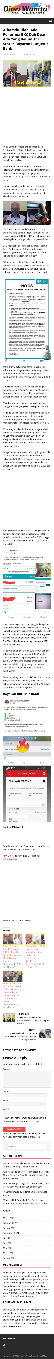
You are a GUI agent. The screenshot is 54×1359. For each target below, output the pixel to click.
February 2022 (10, 1223)
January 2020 (9, 1258)
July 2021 (7, 1237)
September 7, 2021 (13, 54)
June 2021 (8, 1243)
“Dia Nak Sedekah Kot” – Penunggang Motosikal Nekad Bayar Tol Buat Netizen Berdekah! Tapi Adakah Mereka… (26, 1175)
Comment (8, 1069)
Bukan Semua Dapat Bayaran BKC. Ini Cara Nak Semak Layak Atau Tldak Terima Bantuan (12, 953)
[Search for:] (27, 1146)
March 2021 (9, 1253)
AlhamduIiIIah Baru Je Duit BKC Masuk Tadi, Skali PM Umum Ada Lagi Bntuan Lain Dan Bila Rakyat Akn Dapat (12, 992)
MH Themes (45, 1356)
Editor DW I (31, 54)
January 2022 (9, 1228)
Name (6, 1091)
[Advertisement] (27, 117)
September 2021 (11, 1233)
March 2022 (9, 1218)
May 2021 (8, 1248)
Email (6, 1100)
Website (7, 1109)
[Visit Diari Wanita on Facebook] (4, 1346)
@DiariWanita (10, 859)
